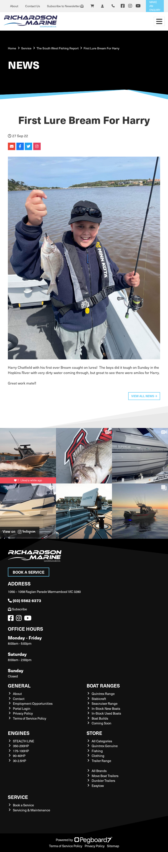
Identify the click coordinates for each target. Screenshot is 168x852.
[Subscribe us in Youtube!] (28, 619)
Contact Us (32, 6)
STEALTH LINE (23, 741)
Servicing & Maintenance (31, 810)
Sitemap (113, 845)
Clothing (98, 755)
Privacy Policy (23, 713)
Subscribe (19, 609)
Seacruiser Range (104, 703)
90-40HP (19, 755)
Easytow (98, 785)
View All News (143, 396)
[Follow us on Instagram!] (19, 619)
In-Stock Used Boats (106, 713)
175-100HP (21, 750)
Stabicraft (99, 698)
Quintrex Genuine (105, 745)
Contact (18, 698)
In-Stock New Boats (106, 708)
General (19, 685)
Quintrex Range (103, 693)
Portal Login (21, 708)
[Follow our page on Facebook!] (122, 6)
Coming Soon (101, 723)
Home (12, 48)
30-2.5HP (19, 760)
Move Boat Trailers (105, 775)
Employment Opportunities (32, 703)
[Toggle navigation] (159, 21)
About (14, 6)
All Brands (99, 770)
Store (94, 732)
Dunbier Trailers (103, 780)
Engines (19, 732)
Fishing (97, 750)
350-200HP (21, 745)
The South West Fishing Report (58, 48)
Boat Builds (100, 718)
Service (18, 796)
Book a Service (28, 572)
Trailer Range (101, 760)
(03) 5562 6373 (27, 600)
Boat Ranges (103, 685)
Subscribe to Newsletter (63, 6)
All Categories (102, 741)
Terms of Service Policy (29, 718)
